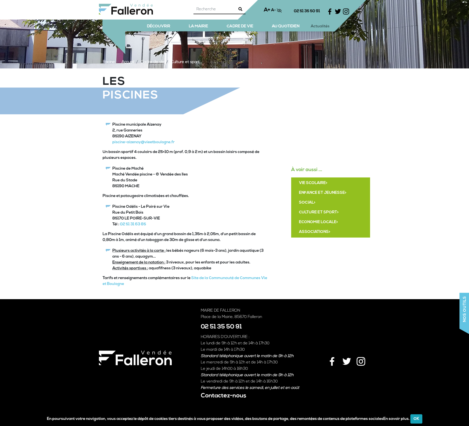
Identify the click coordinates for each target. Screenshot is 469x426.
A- (273, 10)
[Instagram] (360, 359)
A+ (267, 10)
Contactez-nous (223, 396)
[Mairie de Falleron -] (126, 9)
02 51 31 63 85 (133, 224)
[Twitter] (346, 359)
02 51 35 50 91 (307, 11)
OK (416, 419)
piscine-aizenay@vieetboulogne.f (142, 142)
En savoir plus (396, 419)
